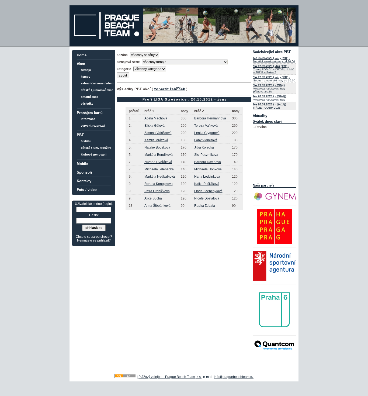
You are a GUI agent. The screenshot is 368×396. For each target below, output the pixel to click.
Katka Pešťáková (206, 184)
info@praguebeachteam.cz (234, 377)
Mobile (82, 164)
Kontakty (84, 181)
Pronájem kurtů (90, 113)
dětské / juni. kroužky (96, 147)
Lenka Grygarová (207, 133)
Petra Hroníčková (157, 191)
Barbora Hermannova (210, 118)
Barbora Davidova (207, 162)
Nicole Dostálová (206, 198)
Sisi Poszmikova (206, 155)
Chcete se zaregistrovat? (94, 237)
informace (88, 118)
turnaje (86, 69)
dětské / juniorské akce (97, 90)
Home (81, 55)
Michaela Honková (208, 169)
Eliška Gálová (154, 126)
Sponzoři (84, 172)
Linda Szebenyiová (208, 191)
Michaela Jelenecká (159, 169)
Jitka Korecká (204, 147)
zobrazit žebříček (169, 89)
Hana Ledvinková (207, 176)
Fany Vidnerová (205, 140)
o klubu (86, 141)
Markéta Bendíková (158, 155)
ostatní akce (89, 96)
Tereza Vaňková (206, 126)
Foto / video (87, 190)
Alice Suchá (153, 198)
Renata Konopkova (158, 184)
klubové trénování (93, 154)
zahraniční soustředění (97, 83)
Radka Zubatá (204, 206)
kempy (85, 76)
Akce (81, 64)
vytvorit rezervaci (93, 125)
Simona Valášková (158, 133)
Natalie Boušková (157, 147)
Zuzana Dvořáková (158, 162)
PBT (80, 135)
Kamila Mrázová (156, 140)
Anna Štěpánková (157, 206)
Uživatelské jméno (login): (94, 204)
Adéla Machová (155, 118)
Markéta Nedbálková (159, 176)
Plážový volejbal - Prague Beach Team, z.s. (170, 377)
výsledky (87, 103)
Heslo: (94, 215)
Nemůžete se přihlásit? (94, 240)
